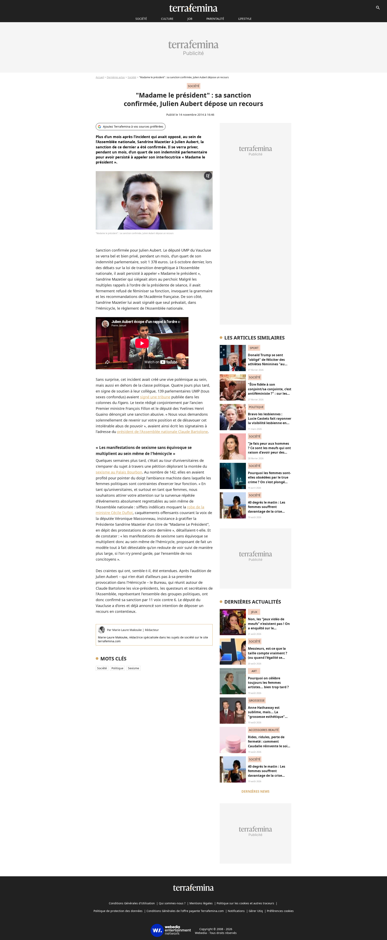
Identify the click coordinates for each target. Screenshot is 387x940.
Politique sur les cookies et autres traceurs (245, 903)
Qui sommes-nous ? (172, 903)
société (141, 19)
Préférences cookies (280, 911)
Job (189, 19)
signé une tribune (155, 397)
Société (132, 77)
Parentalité (215, 19)
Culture (167, 19)
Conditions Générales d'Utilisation (132, 903)
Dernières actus (116, 77)
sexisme (133, 668)
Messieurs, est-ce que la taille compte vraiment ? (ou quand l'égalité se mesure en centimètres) (267, 655)
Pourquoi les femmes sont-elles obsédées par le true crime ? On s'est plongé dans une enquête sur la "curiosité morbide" (269, 482)
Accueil (100, 77)
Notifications (236, 911)
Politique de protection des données (118, 911)
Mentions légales (201, 903)
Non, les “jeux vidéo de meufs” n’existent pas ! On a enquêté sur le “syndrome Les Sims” (269, 626)
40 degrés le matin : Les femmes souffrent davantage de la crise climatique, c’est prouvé (267, 509)
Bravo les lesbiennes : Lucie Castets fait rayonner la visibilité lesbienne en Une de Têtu (269, 421)
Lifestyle (245, 19)
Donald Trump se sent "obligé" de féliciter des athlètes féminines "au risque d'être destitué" (266, 362)
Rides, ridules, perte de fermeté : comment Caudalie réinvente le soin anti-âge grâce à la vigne (269, 744)
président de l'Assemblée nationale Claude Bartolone (162, 431)
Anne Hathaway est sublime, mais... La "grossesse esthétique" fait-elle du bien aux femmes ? (266, 716)
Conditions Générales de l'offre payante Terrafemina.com (185, 911)
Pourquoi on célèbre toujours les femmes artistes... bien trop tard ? (268, 682)
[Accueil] (193, 8)
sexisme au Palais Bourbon (119, 472)
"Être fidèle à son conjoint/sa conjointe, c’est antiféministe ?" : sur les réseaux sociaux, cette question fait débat (269, 393)
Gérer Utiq (256, 911)
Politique (117, 668)
